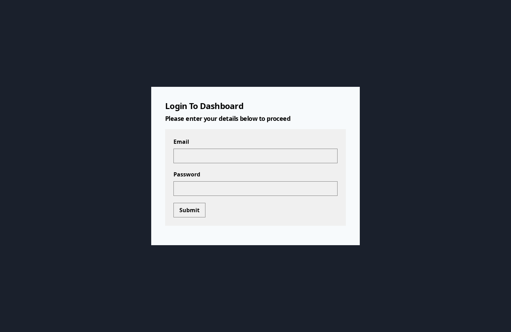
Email (181, 142)
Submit (189, 210)
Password (186, 174)
